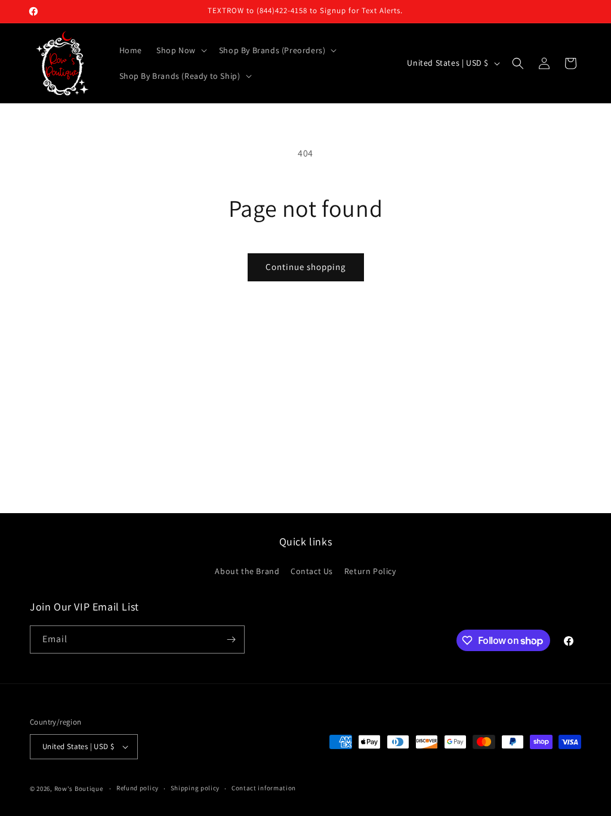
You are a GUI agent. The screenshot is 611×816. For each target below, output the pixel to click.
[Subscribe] (231, 639)
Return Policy (370, 571)
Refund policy (137, 788)
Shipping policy (195, 788)
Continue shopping (306, 266)
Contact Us (312, 571)
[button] (180, 50)
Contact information (264, 788)
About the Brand (247, 571)
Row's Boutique (78, 788)
